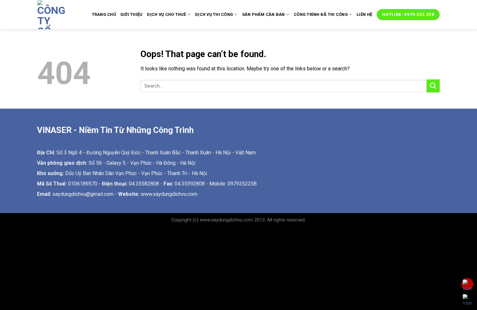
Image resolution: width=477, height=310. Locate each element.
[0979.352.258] (467, 285)
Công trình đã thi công (321, 14)
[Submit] (433, 85)
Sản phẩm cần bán (263, 14)
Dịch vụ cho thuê (166, 14)
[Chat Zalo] (467, 300)
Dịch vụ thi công (214, 14)
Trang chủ (104, 14)
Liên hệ (364, 14)
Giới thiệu (131, 14)
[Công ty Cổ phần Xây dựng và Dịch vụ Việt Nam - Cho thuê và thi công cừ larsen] (53, 14)
